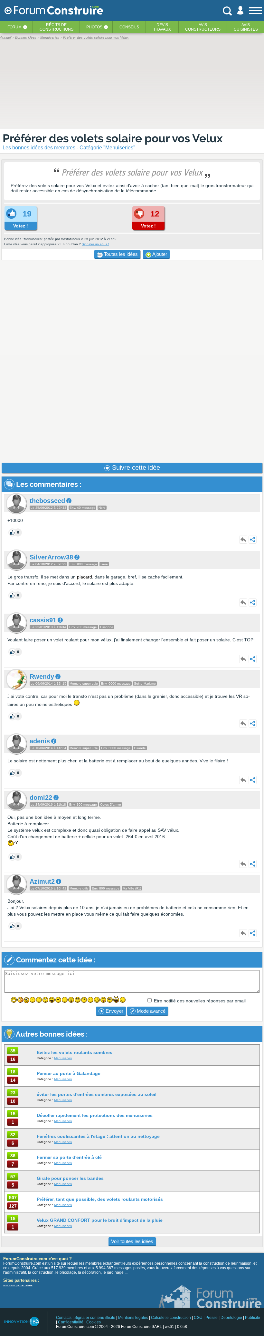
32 (12, 1134)
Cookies (93, 1322)
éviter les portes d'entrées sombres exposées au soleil (96, 1094)
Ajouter (159, 254)
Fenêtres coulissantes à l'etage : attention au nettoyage (98, 1136)
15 (12, 1113)
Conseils (129, 27)
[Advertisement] (132, 361)
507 (13, 1197)
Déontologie (231, 1317)
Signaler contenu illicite (94, 1317)
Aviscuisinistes (246, 27)
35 (12, 1050)
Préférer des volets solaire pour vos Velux (113, 138)
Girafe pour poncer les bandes (70, 1178)
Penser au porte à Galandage (68, 1073)
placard (84, 576)
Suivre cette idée (135, 467)
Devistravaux (162, 27)
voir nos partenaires (18, 1285)
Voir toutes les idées (132, 1241)
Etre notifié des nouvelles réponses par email (200, 1000)
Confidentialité (70, 1322)
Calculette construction (171, 1317)
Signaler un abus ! (95, 244)
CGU (198, 1317)
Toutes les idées (120, 254)
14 (12, 1080)
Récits (56, 27)
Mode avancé (150, 1011)
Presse (211, 1317)
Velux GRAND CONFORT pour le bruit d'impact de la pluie (100, 1220)
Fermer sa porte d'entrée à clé (69, 1157)
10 (12, 1101)
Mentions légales (133, 1317)
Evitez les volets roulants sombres (74, 1052)
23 (12, 1092)
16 (12, 1059)
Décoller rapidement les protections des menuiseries (95, 1115)
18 (12, 1071)
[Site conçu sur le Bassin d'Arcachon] (21, 1321)
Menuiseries (63, 1058)
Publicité (252, 1317)
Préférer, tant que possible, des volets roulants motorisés (100, 1199)
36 (12, 1155)
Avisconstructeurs (203, 27)
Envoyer (113, 1011)
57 (12, 1176)
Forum (14, 27)
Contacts (63, 1317)
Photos (94, 27)
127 (13, 1206)
